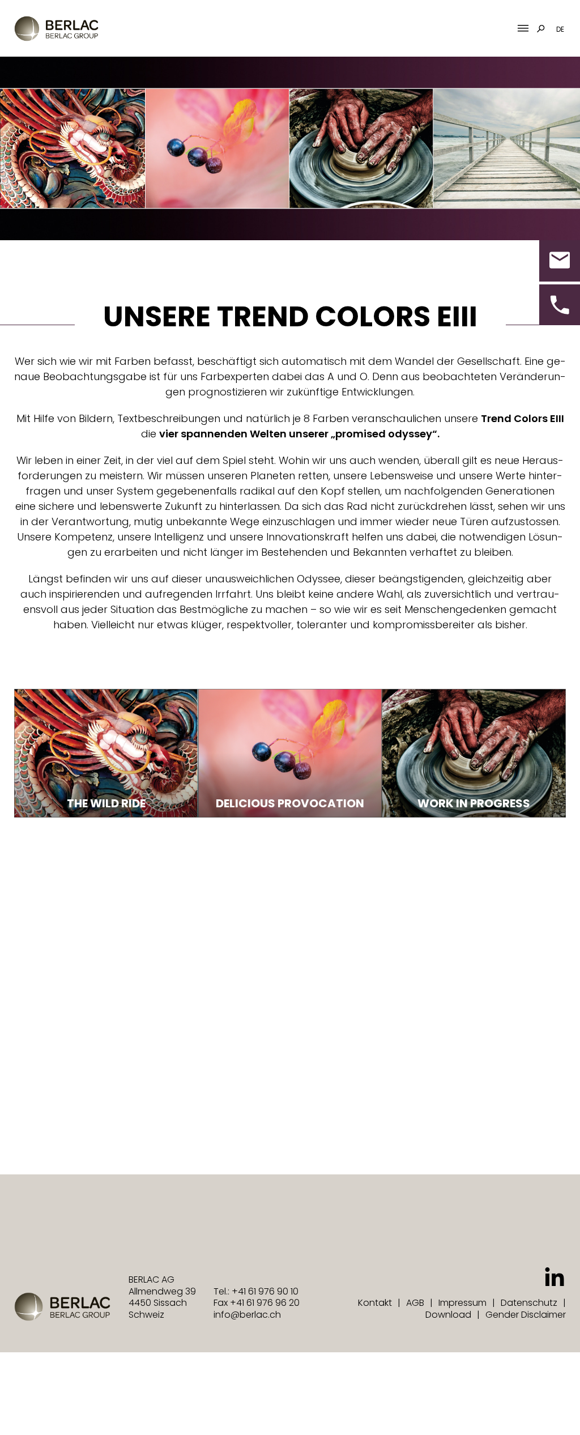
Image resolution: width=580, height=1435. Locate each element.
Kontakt (375, 1302)
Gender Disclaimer (525, 1314)
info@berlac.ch (247, 1314)
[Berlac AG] (56, 28)
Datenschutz (529, 1302)
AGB (415, 1302)
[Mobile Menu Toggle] (523, 28)
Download (448, 1314)
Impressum (462, 1302)
